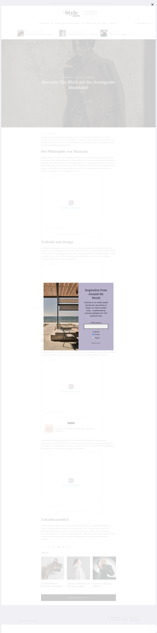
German (97, 334)
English (97, 338)
